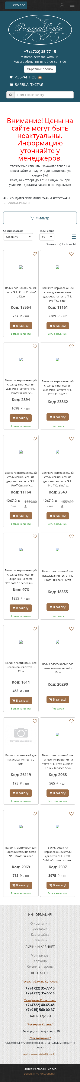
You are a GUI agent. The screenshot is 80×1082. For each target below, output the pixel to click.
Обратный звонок (40, 69)
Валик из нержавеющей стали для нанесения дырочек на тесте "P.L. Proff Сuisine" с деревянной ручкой (21, 386)
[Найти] (10, 94)
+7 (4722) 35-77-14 (40, 993)
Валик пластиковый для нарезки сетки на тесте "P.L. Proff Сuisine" (20, 852)
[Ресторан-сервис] (40, 29)
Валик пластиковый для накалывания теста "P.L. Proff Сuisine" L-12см (57, 575)
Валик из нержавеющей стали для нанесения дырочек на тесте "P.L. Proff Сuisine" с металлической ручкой (58, 387)
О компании (40, 923)
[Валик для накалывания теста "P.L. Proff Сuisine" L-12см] (21, 268)
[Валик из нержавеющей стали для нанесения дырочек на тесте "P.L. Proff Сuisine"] (58, 268)
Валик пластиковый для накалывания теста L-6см (20, 759)
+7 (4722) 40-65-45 (40, 1004)
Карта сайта (40, 934)
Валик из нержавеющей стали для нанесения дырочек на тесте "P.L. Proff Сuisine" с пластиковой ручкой (58, 479)
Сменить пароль (40, 966)
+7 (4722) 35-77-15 (40, 51)
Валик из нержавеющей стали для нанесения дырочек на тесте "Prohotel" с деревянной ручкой (21, 576)
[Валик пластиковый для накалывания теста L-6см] (21, 735)
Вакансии (40, 940)
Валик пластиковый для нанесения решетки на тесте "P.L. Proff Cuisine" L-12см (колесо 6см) (57, 761)
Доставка (40, 929)
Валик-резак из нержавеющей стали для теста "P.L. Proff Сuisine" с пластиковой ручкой (58, 854)
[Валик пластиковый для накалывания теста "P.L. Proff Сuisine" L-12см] (58, 550)
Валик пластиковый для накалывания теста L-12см (20, 667)
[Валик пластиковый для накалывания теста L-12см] (21, 642)
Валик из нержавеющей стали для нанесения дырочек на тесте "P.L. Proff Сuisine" (58, 294)
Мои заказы (40, 955)
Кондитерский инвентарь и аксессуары (39, 198)
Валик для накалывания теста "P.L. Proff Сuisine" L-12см (20, 292)
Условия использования (40, 1073)
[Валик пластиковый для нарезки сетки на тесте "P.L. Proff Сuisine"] (21, 827)
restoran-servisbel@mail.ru (40, 57)
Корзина (40, 961)
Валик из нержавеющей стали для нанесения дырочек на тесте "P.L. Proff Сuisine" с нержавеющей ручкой (21, 479)
